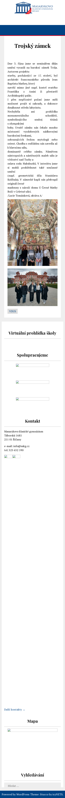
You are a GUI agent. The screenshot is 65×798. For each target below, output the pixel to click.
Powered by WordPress (15, 794)
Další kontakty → (14, 709)
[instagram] (33, 20)
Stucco (44, 794)
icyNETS (57, 794)
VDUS (12, 311)
